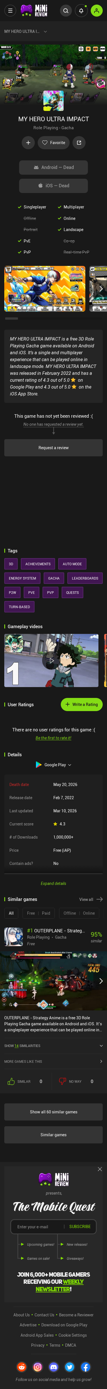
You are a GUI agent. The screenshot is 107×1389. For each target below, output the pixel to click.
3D (11, 564)
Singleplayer (35, 207)
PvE (27, 241)
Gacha (67, 127)
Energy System (22, 578)
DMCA (70, 1345)
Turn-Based (19, 606)
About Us (21, 1315)
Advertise (28, 1325)
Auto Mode (72, 564)
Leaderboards (85, 578)
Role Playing (45, 127)
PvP (27, 252)
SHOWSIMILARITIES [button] (22, 1045)
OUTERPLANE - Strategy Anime (62, 931)
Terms (54, 1345)
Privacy (38, 1345)
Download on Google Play (64, 1325)
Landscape (73, 229)
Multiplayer (74, 207)
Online (69, 218)
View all (86, 899)
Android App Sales (37, 1335)
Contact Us (44, 1315)
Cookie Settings (72, 1335)
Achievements (38, 564)
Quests (72, 592)
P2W (12, 592)
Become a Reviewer (76, 1315)
